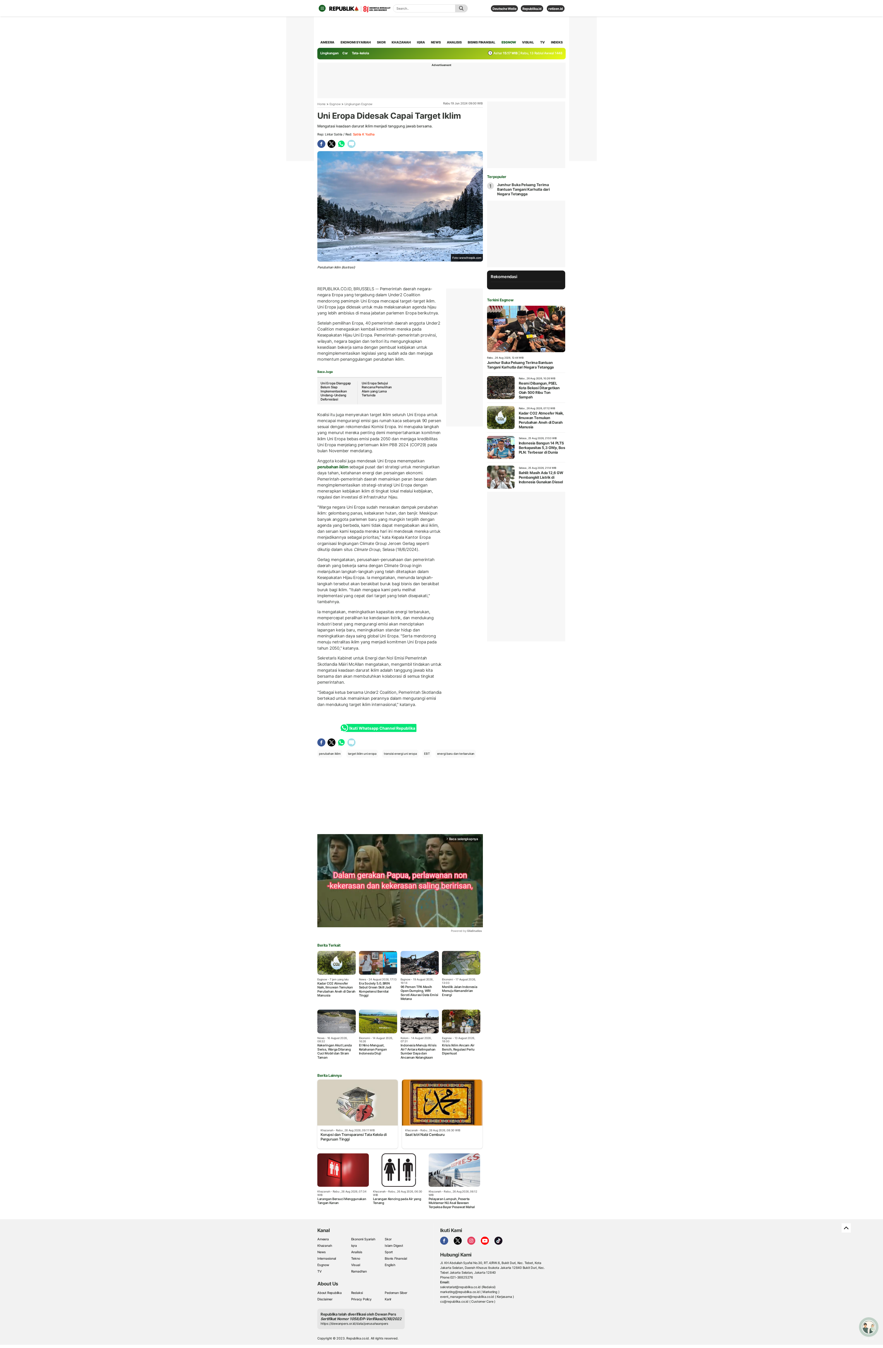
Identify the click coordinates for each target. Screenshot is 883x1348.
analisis (454, 42)
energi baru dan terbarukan (456, 753)
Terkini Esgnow (500, 300)
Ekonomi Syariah (356, 42)
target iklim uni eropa (362, 753)
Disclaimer (325, 1299)
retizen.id (555, 9)
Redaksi (357, 1293)
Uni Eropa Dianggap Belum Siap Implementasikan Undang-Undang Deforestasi (336, 391)
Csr (345, 53)
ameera (327, 42)
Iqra (354, 1245)
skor (381, 42)
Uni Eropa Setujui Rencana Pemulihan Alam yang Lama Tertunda (377, 389)
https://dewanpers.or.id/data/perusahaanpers (354, 1323)
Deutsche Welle (504, 9)
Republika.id (531, 9)
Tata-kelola (360, 53)
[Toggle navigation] (322, 8)
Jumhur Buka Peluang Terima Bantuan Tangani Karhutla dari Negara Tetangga (523, 189)
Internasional (326, 1258)
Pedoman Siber (396, 1293)
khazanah (401, 42)
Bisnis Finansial (481, 42)
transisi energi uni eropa (400, 753)
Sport (389, 1252)
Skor (388, 1239)
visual (528, 42)
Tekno (355, 1258)
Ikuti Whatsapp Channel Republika (382, 728)
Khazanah (324, 1245)
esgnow (509, 42)
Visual (355, 1265)
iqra (421, 42)
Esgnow (335, 104)
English (390, 1265)
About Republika (329, 1293)
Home (321, 104)
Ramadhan (359, 1271)
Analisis (356, 1252)
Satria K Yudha (364, 134)
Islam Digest (394, 1245)
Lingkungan (329, 53)
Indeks (557, 42)
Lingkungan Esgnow (358, 104)
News (321, 1252)
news (436, 42)
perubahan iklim (333, 466)
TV (542, 42)
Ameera (323, 1239)
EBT (427, 753)
